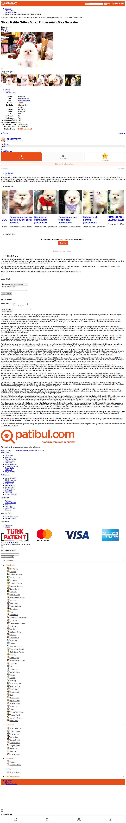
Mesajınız (5, 286)
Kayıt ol (9, 782)
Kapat (3, 293)
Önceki (5, 133)
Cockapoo (13, 663)
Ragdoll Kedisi (10, 489)
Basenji (12, 709)
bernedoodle (14, 689)
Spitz (11, 695)
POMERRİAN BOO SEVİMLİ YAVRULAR (111, 218)
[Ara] (105, 4)
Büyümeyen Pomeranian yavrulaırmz (33, 220)
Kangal (12, 675)
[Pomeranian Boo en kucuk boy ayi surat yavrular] (14, 202)
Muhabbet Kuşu (10, 503)
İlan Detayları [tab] (9, 173)
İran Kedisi (8, 491)
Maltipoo (8, 457)
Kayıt (112, 3)
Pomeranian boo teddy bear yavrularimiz (60, 220)
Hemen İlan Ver (119, 3)
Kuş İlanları (5, 497)
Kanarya (8, 510)
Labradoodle (14, 638)
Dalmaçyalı (14, 669)
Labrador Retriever (11, 466)
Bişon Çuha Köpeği (17, 649)
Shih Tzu (13, 626)
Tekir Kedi (8, 492)
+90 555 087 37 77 (9, 450)
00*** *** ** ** (7, 146)
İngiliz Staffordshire (16, 718)
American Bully (15, 686)
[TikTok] (15, 543)
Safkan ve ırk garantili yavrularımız (83, 220)
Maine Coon (9, 483)
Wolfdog (13, 681)
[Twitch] (7, 543)
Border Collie (9, 468)
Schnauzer (14, 706)
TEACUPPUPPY (14, 139)
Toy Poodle (9, 455)
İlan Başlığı (6, 284)
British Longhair (10, 480)
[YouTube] (5, 543)
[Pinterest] (11, 543)
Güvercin (8, 504)
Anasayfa (8, 9)
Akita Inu (13, 600)
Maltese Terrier (10, 461)
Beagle (12, 643)
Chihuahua (14, 615)
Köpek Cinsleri (23, 98)
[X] (9, 543)
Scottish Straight (10, 494)
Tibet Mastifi (14, 721)
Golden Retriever (11, 464)
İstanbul (7, 89)
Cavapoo (13, 635)
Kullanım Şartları (10, 518)
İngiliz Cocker (14, 701)
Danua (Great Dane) (17, 712)
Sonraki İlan (121, 168)
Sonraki (121, 133)
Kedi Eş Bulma (15, 772)
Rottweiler (8, 470)
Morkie (12, 629)
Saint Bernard (15, 703)
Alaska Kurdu (14, 698)
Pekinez (13, 655)
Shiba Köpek (14, 658)
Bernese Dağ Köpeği (17, 660)
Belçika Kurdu (10, 471)
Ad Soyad (5, 303)
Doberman (8, 463)
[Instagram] (3, 543)
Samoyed (13, 640)
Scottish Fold (9, 482)
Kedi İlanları (5, 475)
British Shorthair (10, 478)
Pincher (12, 678)
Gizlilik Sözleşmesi (11, 516)
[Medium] (13, 543)
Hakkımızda (9, 525)
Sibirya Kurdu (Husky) (17, 597)
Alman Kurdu (14, 603)
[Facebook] (1, 543)
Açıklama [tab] (8, 175)
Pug (11, 612)
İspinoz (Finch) (10, 508)
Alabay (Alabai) (15, 683)
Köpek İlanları (9, 10)
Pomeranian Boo (11, 12)
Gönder (9, 293)
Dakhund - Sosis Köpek (18, 618)
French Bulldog (15, 606)
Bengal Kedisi (10, 485)
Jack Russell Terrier (17, 652)
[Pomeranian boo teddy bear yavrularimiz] (63, 202)
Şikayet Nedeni (7, 309)
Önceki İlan (5, 168)
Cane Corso (14, 609)
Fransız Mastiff (15, 715)
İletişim (7, 527)
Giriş (108, 3)
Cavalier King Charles (17, 623)
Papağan (8, 501)
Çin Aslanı (13, 620)
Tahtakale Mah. (10, 93)
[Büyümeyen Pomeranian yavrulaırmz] (38, 202)
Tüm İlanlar (5, 144)
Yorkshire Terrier (15, 632)
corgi (11, 666)
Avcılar (7, 91)
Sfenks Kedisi (9, 487)
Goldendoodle (15, 692)
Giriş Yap (63, 243)
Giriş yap (9, 780)
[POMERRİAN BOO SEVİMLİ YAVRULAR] (112, 202)
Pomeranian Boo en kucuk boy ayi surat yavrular (13, 220)
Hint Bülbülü (9, 506)
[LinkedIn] (17, 543)
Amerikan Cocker (16, 646)
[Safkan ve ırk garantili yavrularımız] (87, 202)
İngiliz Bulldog (15, 672)
